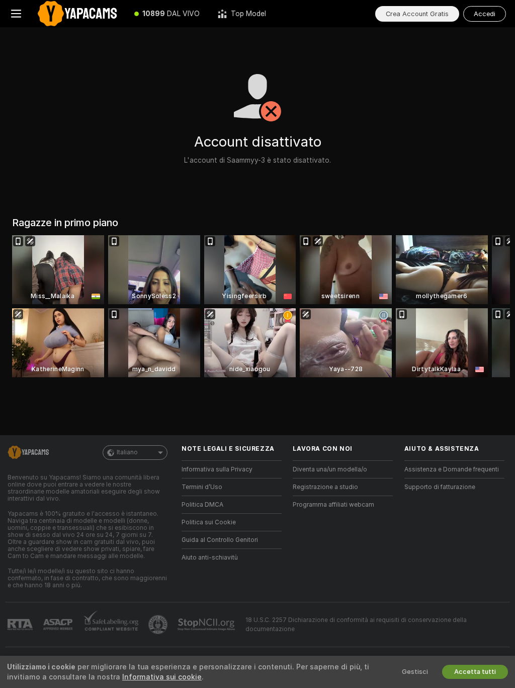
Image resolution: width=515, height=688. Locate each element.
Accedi (484, 14)
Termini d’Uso (202, 487)
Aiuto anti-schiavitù (210, 557)
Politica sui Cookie (209, 522)
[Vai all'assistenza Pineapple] (158, 624)
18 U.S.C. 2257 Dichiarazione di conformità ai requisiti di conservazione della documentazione (356, 624)
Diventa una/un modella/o (330, 469)
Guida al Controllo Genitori (220, 539)
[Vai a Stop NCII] (207, 624)
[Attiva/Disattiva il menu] (16, 13)
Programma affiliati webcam (333, 504)
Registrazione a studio (325, 487)
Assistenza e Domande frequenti (451, 469)
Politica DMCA (202, 504)
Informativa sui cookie (162, 677)
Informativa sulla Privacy (217, 469)
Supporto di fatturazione (439, 487)
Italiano (127, 452)
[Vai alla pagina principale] (78, 13)
